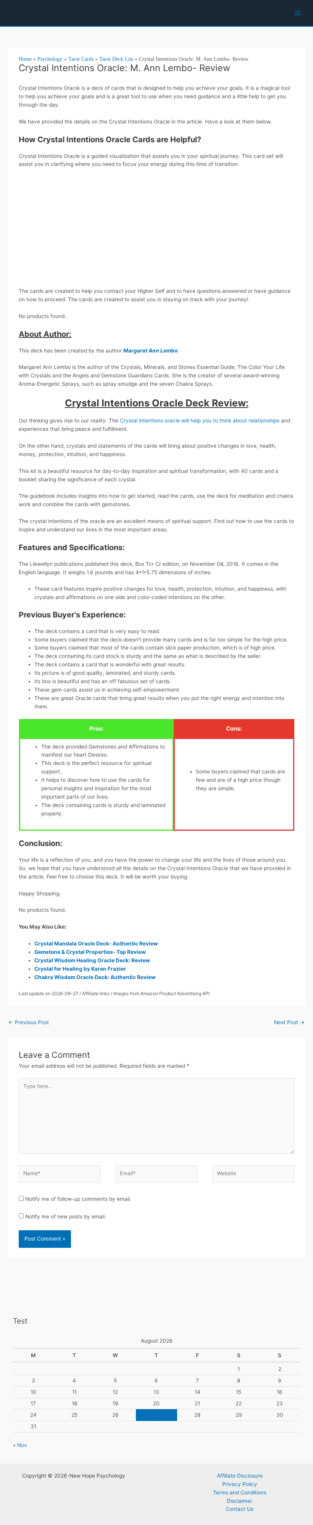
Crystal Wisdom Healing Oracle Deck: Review (92, 960)
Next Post (289, 1022)
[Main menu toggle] (298, 13)
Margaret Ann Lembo (150, 351)
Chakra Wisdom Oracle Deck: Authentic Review (95, 977)
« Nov (20, 1445)
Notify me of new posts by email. (65, 1216)
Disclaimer (239, 1501)
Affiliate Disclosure (240, 1476)
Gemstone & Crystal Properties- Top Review (90, 952)
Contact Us (239, 1509)
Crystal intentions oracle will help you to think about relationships (199, 420)
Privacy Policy (239, 1484)
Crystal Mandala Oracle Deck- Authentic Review (96, 943)
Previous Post (28, 1022)
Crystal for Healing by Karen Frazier (80, 969)
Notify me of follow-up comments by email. (78, 1199)
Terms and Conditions (239, 1492)
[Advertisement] (156, 230)
